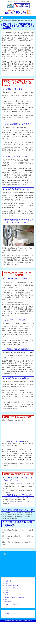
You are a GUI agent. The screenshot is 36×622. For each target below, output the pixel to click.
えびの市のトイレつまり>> (13, 89)
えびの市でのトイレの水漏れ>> (15, 320)
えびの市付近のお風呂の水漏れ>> (16, 378)
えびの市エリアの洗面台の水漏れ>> (17, 349)
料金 (6, 599)
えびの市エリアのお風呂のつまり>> (17, 156)
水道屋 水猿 (8, 581)
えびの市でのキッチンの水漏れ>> (16, 279)
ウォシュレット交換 (10, 588)
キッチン (7, 590)
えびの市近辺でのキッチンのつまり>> (18, 124)
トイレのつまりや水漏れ (11, 585)
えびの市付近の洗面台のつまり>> (16, 189)
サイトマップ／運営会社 (11, 604)
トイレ (6, 583)
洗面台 (6, 595)
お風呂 (6, 592)
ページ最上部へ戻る (10, 613)
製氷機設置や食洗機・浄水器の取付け (15, 597)
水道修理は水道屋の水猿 (16, 620)
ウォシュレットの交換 (16, 441)
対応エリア (8, 602)
